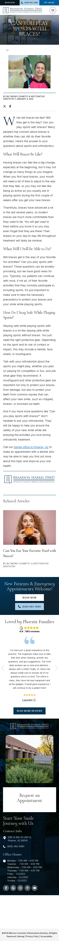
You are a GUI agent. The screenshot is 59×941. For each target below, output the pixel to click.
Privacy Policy (32, 936)
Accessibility (46, 936)
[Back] (8, 50)
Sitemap (20, 936)
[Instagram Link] (20, 888)
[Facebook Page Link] (6, 888)
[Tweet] (5, 106)
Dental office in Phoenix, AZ (31, 447)
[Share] (11, 106)
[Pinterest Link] (27, 888)
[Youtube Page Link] (35, 888)
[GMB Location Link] (13, 888)
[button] (53, 10)
